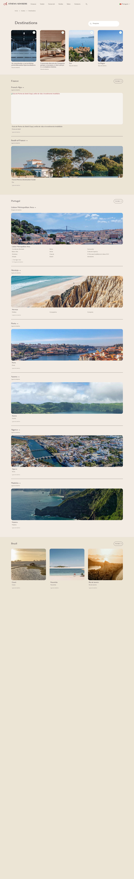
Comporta (90, 312)
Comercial (51, 4)
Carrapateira (53, 312)
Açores (14, 418)
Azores (15, 377)
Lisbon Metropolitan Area (23, 207)
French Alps (17, 87)
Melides (14, 312)
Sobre (69, 4)
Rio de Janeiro (93, 585)
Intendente (90, 256)
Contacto (77, 4)
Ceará (13, 585)
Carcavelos (90, 249)
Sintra (51, 249)
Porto (14, 324)
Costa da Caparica (92, 251)
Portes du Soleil (16, 129)
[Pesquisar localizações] (86, 4)
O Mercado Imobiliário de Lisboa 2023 (98, 254)
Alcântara (14, 254)
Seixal (51, 251)
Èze (13, 182)
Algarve (15, 430)
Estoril (51, 256)
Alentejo (16, 270)
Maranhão (53, 585)
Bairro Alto (15, 251)
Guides (61, 4)
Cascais (52, 254)
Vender (42, 4)
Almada (14, 256)
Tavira (13, 471)
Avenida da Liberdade (18, 249)
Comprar (33, 4)
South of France (19, 141)
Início (16, 10)
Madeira (16, 483)
